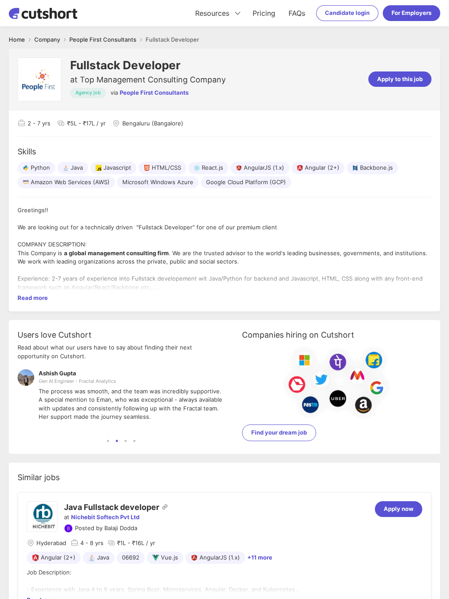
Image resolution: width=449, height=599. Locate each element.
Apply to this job (400, 78)
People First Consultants (154, 92)
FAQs (297, 13)
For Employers (411, 12)
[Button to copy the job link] (164, 506)
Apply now (398, 508)
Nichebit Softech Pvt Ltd (105, 517)
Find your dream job (279, 432)
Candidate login (347, 12)
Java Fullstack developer (111, 507)
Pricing (264, 13)
